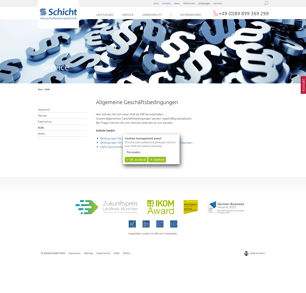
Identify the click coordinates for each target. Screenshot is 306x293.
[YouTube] (173, 223)
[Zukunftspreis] (106, 213)
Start (156, 3)
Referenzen (189, 3)
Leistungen (104, 14)
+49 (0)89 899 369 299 (244, 13)
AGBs (41, 127)
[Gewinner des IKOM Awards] (160, 213)
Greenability (152, 14)
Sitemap (42, 115)
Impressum (44, 109)
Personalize (133, 152)
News (177, 3)
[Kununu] (159, 223)
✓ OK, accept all (136, 159)
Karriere (218, 3)
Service (127, 14)
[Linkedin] (146, 223)
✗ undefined (157, 159)
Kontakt (166, 3)
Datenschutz (45, 121)
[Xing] (132, 223)
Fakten (41, 133)
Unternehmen (190, 14)
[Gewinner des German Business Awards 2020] (191, 213)
